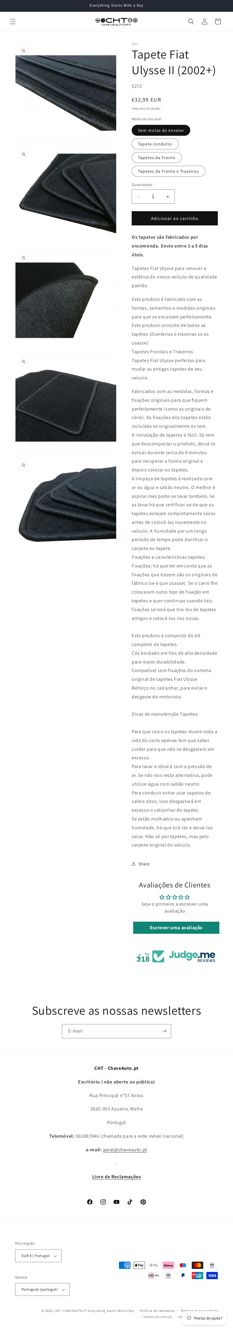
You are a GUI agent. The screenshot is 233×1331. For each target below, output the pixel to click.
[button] (12, 21)
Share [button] (144, 864)
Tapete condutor (155, 144)
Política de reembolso (157, 1311)
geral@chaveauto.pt (125, 1149)
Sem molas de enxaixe (161, 130)
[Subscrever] (164, 1031)
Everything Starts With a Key (111, 1311)
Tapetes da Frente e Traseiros (168, 171)
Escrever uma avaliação (176, 927)
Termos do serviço (157, 1317)
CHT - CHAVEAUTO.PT (71, 1311)
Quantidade (142, 184)
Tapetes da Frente (156, 157)
